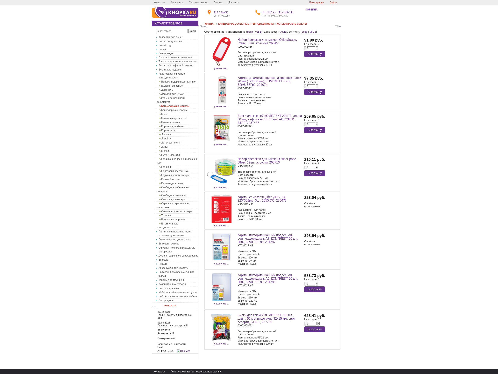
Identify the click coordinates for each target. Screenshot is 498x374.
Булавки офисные (172, 85)
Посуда (163, 263)
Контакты (159, 2)
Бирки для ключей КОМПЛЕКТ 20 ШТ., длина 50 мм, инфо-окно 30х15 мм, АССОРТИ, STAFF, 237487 (270, 119)
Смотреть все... (167, 338)
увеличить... (221, 68)
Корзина (311, 9)
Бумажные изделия (170, 69)
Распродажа (166, 300)
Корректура (168, 130)
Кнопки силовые (170, 122)
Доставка (233, 2)
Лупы (164, 146)
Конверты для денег (170, 37)
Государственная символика (175, 57)
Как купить (176, 2)
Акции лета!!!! (166, 333)
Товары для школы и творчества (178, 61)
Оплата (218, 2)
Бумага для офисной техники (176, 65)
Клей (164, 114)
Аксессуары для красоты (173, 267)
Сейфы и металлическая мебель (178, 296)
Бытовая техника (169, 243)
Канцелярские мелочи (175, 105)
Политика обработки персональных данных (195, 371)
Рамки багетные (170, 179)
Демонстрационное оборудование (178, 255)
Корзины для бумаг (172, 126)
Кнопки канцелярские (173, 118)
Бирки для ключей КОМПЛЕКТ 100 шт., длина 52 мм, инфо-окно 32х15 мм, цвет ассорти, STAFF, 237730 (266, 318)
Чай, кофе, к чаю (169, 288)
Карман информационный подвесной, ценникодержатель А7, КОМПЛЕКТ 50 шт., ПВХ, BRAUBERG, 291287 (268, 238)
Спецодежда (166, 53)
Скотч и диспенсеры (173, 199)
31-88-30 (278, 12)
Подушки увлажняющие (175, 175)
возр (250, 31)
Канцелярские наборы (174, 110)
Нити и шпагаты (170, 154)
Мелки (165, 150)
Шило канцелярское (173, 219)
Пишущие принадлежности (174, 239)
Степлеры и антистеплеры (176, 211)
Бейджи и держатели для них (178, 81)
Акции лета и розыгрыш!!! (173, 325)
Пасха (162, 49)
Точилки (166, 215)
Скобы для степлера (173, 195)
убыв (258, 31)
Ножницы (166, 166)
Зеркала (163, 259)
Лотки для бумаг (171, 142)
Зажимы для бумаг (172, 93)
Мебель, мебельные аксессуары (178, 292)
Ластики (166, 134)
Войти (333, 2)
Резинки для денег (172, 183)
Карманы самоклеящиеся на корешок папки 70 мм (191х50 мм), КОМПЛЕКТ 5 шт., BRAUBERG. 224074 (269, 81)
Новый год (165, 45)
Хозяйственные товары (172, 284)
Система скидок (198, 2)
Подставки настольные (175, 171)
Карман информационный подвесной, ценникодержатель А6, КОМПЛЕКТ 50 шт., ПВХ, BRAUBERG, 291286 (268, 278)
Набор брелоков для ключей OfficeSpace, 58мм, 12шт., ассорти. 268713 (267, 160)
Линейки (166, 138)
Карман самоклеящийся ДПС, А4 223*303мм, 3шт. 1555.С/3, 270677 (262, 198)
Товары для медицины (172, 279)
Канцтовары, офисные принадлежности (246, 24)
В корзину (315, 54)
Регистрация (316, 2)
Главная (209, 24)
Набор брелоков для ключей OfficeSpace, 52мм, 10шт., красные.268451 (267, 41)
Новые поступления (170, 41)
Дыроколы (167, 89)
